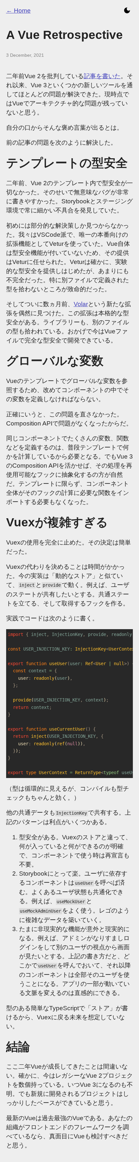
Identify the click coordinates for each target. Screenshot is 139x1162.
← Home (18, 10)
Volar (81, 304)
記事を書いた (102, 76)
